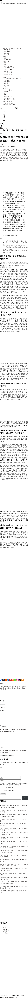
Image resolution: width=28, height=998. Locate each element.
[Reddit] (6, 680)
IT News (5, 933)
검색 (25, 797)
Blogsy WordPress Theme (11, 997)
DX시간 (17, 686)
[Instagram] (17, 680)
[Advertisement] (14, 177)
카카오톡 (2, 262)
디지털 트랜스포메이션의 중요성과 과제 (14, 246)
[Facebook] (1, 680)
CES (4, 929)
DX (14, 686)
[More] (22, 680)
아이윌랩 (22, 688)
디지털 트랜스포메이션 (8, 688)
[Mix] (13, 680)
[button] (14, 124)
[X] (3, 680)
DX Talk (4, 144)
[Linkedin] (8, 680)
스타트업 (17, 688)
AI (3, 927)
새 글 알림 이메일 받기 (8, 790)
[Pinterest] (10, 680)
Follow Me (2, 707)
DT (12, 686)
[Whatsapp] (15, 680)
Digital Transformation (5, 686)
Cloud (4, 930)
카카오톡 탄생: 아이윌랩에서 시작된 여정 (14, 241)
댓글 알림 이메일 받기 (8, 787)
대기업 (21, 686)
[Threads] (20, 680)
